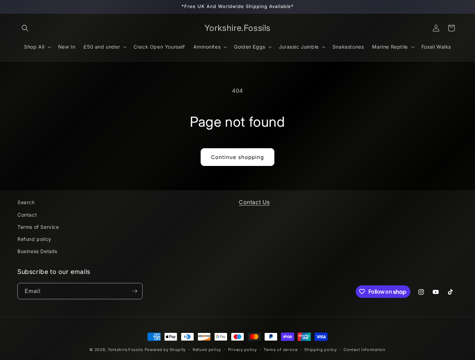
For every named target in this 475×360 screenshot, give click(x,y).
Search (26, 202)
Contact (27, 215)
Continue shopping (237, 157)
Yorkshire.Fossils (125, 349)
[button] (25, 28)
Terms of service (280, 349)
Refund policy (34, 239)
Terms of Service (38, 227)
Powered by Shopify (165, 349)
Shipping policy (320, 349)
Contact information (364, 349)
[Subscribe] (134, 291)
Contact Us (254, 202)
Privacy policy (242, 349)
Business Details (37, 251)
